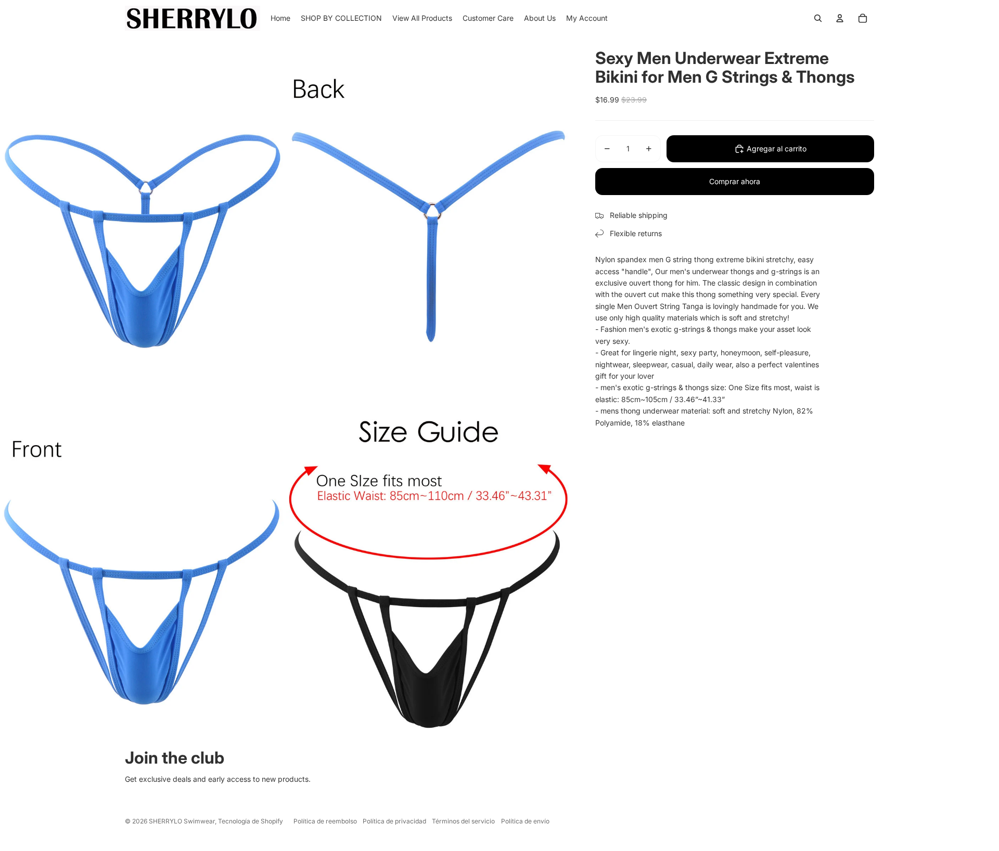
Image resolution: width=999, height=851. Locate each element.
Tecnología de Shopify (250, 821)
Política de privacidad (394, 821)
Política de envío (525, 821)
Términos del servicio (463, 821)
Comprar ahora (734, 181)
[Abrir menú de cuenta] (839, 18)
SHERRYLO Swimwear (182, 821)
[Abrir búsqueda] (817, 18)
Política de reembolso (325, 821)
